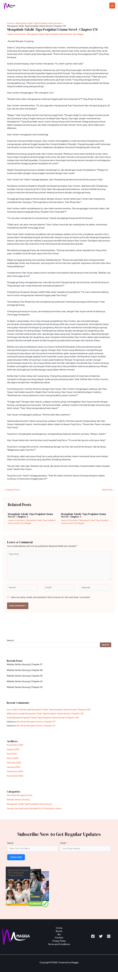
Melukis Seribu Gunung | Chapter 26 (25, 670)
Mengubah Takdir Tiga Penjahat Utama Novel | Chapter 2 (30, 515)
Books (59, 931)
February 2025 (14, 762)
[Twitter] (101, 936)
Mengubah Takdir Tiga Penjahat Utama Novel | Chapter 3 (83, 515)
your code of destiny (17, 709)
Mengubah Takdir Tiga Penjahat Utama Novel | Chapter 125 (54, 713)
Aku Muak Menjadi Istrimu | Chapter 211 (35, 726)
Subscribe (16, 857)
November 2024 (15, 776)
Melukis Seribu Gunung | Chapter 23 (25, 687)
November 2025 (15, 745)
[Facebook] (93, 936)
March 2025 (13, 758)
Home (59, 928)
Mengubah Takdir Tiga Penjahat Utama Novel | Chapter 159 (49, 717)
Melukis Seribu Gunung (18, 799)
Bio (59, 934)
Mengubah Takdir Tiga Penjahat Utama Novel (49, 34)
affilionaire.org (14, 713)
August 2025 (13, 749)
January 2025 (13, 767)
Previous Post (11, 490)
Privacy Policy (59, 941)
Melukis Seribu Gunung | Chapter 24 (25, 681)
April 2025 (12, 754)
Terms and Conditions (59, 944)
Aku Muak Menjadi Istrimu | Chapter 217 (36, 722)
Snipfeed (11, 717)
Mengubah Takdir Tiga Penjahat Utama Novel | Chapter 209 (60, 709)
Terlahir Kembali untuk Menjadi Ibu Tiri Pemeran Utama (34, 808)
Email (63, 843)
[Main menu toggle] (112, 5)
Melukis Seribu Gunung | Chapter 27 (24, 664)
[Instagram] (109, 936)
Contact (59, 937)
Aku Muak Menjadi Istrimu (19, 795)
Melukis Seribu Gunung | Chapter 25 (25, 676)
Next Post (108, 490)
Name (10, 843)
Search (10, 640)
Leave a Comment (16, 34)
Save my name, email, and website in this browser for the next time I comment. (50, 597)
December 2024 (15, 771)
